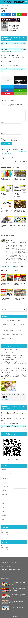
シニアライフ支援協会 (13, 616)
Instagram (23, 266)
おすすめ (4, 469)
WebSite (4, 266)
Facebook (16, 266)
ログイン (3, 530)
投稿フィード (4, 532)
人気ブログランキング (5, 399)
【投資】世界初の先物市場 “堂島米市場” (12, 334)
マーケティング (6, 499)
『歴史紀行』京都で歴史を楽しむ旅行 (11, 320)
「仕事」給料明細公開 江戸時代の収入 (12, 330)
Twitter (10, 266)
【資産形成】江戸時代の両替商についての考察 (13, 325)
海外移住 (4, 515)
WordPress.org (5, 536)
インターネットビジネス (8, 474)
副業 (3, 503)
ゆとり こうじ (9, 240)
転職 (3, 519)
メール (3, 128)
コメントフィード (5, 534)
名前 (2, 122)
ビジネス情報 (5, 486)
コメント (3, 108)
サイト (2, 133)
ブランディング (6, 490)
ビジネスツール (6, 482)
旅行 (3, 511)
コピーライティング (7, 478)
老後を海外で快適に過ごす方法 (10, 338)
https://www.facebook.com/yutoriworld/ (11, 569)
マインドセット (6, 494)
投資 (3, 507)
